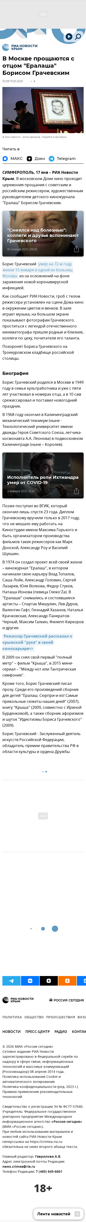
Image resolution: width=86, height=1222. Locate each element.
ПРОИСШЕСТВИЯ (60, 1017)
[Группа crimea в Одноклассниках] (67, 981)
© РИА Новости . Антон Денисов (21, 137)
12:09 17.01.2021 (12, 81)
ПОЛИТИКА (12, 1017)
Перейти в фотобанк (54, 137)
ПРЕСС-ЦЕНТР (37, 1032)
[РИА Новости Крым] (19, 47)
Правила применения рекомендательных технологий (37, 1094)
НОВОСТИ (11, 1032)
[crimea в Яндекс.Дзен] (49, 981)
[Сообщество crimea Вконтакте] (30, 981)
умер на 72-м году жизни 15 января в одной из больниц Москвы (37, 270)
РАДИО (60, 1032)
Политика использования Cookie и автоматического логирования (31, 1079)
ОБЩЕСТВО (34, 1017)
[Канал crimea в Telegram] (11, 981)
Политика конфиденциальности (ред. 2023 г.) (40, 1087)
